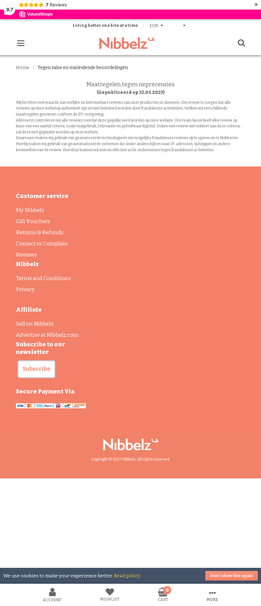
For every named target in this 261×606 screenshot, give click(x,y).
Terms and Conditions (43, 278)
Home (22, 67)
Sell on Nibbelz (34, 324)
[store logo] (127, 43)
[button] (36, 369)
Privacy (25, 289)
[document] (130, 576)
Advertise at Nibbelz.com (47, 335)
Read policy (127, 576)
